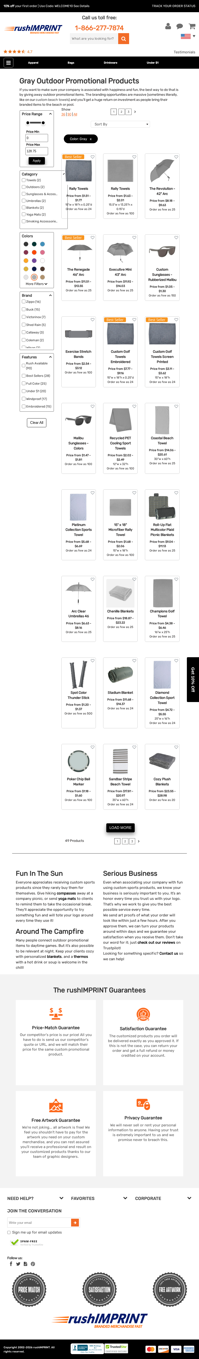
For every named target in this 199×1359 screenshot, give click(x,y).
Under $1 (152, 62)
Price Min (32, 131)
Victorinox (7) (35, 317)
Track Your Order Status (173, 6)
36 (63, 114)
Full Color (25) (36, 383)
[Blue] (42, 244)
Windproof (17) (36, 399)
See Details (82, 6)
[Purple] (34, 260)
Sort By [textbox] (101, 124)
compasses (66, 893)
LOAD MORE (120, 828)
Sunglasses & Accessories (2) (47, 194)
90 (69, 114)
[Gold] (26, 260)
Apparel (33, 62)
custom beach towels (52, 100)
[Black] (26, 244)
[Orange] (34, 252)
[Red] (26, 252)
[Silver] (26, 277)
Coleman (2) (35, 340)
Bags (71, 62)
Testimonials (184, 52)
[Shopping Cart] (192, 26)
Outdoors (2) (35, 187)
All (75, 114)
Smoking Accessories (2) (44, 221)
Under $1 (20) (36, 391)
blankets (54, 956)
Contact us (168, 953)
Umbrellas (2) (36, 201)
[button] (193, 679)
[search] (123, 38)
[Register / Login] (168, 26)
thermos (81, 956)
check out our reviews (156, 942)
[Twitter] (18, 1264)
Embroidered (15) (38, 406)
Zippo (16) (33, 302)
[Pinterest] (33, 1264)
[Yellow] (26, 269)
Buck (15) (33, 309)
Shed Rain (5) (36, 325)
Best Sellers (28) (38, 376)
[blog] (25, 1264)
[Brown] (42, 269)
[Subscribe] (75, 1222)
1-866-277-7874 (99, 28)
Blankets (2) (35, 207)
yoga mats (67, 898)
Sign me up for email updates (37, 1232)
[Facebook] (11, 1264)
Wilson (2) (33, 348)
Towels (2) (33, 180)
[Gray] (34, 277)
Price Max (33, 144)
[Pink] (42, 252)
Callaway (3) (35, 332)
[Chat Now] (179, 26)
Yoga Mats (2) (36, 214)
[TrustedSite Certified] (26, 1243)
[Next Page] (135, 112)
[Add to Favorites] (92, 157)
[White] (42, 260)
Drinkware (110, 62)
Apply (37, 160)
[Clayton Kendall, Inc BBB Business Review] (87, 1353)
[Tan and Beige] (42, 277)
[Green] (34, 244)
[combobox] (120, 124)
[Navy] (34, 269)
